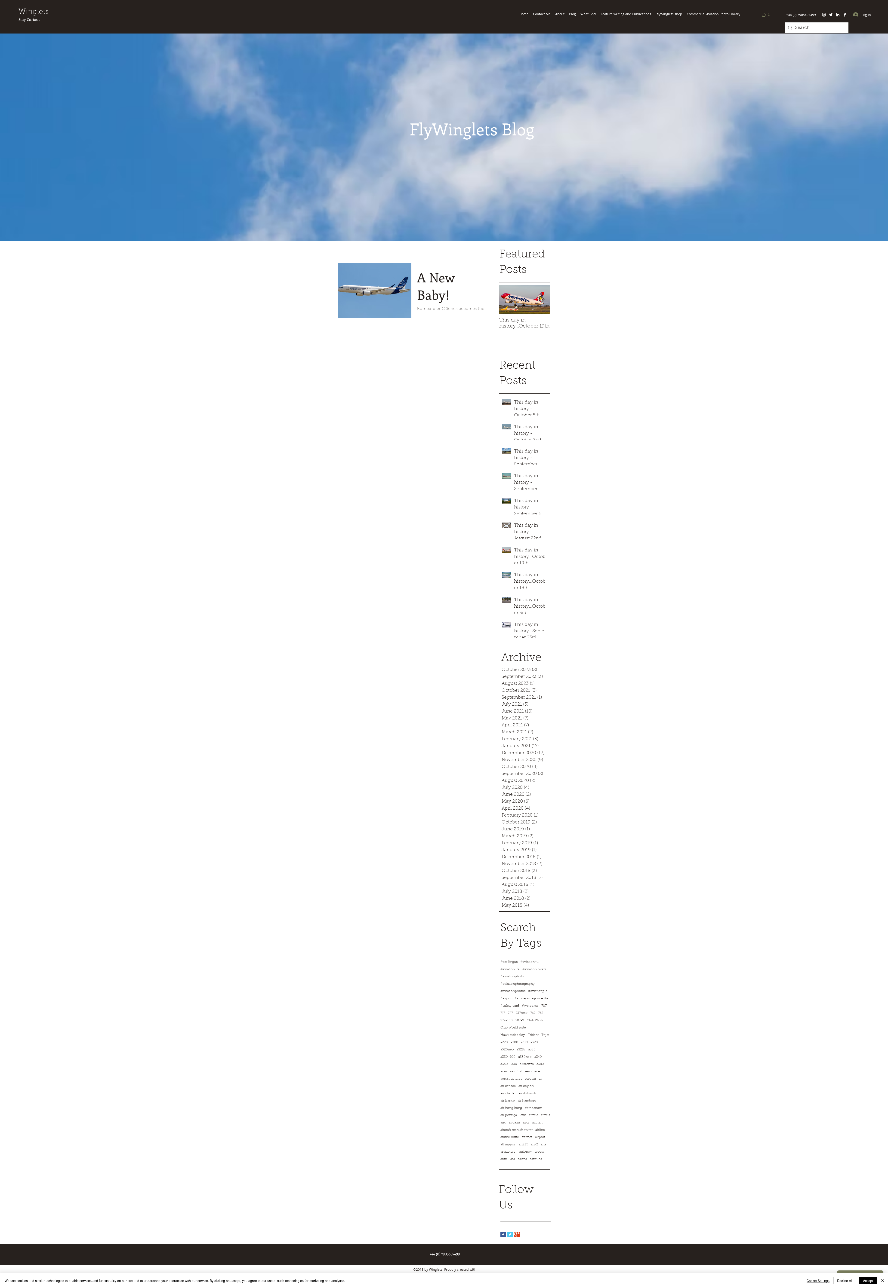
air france (507, 1100)
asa (512, 1159)
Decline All (844, 1280)
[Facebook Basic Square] (503, 1234)
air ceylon (526, 1086)
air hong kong (511, 1108)
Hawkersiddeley (512, 1035)
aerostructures (511, 1078)
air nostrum (533, 1108)
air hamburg (527, 1100)
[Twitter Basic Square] (510, 1234)
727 (510, 1013)
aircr (526, 1122)
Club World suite (513, 1027)
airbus (545, 1115)
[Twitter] (831, 14)
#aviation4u (529, 962)
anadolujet (508, 1151)
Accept (868, 1280)
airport (540, 1137)
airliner (527, 1137)
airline (540, 1130)
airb (523, 1115)
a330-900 (507, 1057)
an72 (534, 1144)
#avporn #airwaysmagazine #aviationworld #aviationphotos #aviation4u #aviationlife (525, 998)
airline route (509, 1137)
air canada (508, 1086)
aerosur (530, 1078)
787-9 (519, 1020)
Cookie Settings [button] (818, 1280)
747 (532, 1013)
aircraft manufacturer (516, 1130)
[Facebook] (844, 14)
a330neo (525, 1057)
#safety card (509, 1006)
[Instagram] (824, 14)
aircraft (537, 1122)
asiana (522, 1159)
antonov (525, 1151)
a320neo (507, 1049)
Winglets (33, 12)
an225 (523, 1144)
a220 (504, 1042)
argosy (540, 1151)
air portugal (509, 1115)
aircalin (514, 1122)
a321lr (521, 1049)
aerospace (532, 1071)
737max (521, 1013)
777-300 (506, 1020)
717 (502, 1013)
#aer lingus (509, 962)
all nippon (508, 1144)
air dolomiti (527, 1093)
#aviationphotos (512, 991)
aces (503, 1071)
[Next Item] (543, 299)
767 (540, 1013)
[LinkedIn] (838, 14)
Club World (535, 1020)
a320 (534, 1042)
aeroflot (516, 1071)
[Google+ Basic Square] (517, 1234)
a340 (538, 1057)
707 (544, 1006)
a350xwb (527, 1064)
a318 (524, 1042)
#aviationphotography (517, 984)
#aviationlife (510, 969)
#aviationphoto (512, 976)
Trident (533, 1035)
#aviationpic (537, 991)
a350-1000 (508, 1064)
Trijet (545, 1035)
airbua (533, 1115)
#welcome (530, 1006)
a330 (532, 1049)
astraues (536, 1159)
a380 (540, 1064)
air (541, 1078)
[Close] (882, 1280)
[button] (767, 15)
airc (503, 1122)
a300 (514, 1042)
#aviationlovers (534, 969)
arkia (504, 1159)
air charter (508, 1093)
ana (543, 1144)
